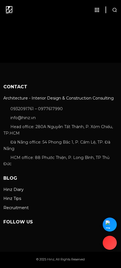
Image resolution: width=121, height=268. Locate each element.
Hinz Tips (12, 198)
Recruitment (16, 207)
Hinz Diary (13, 189)
